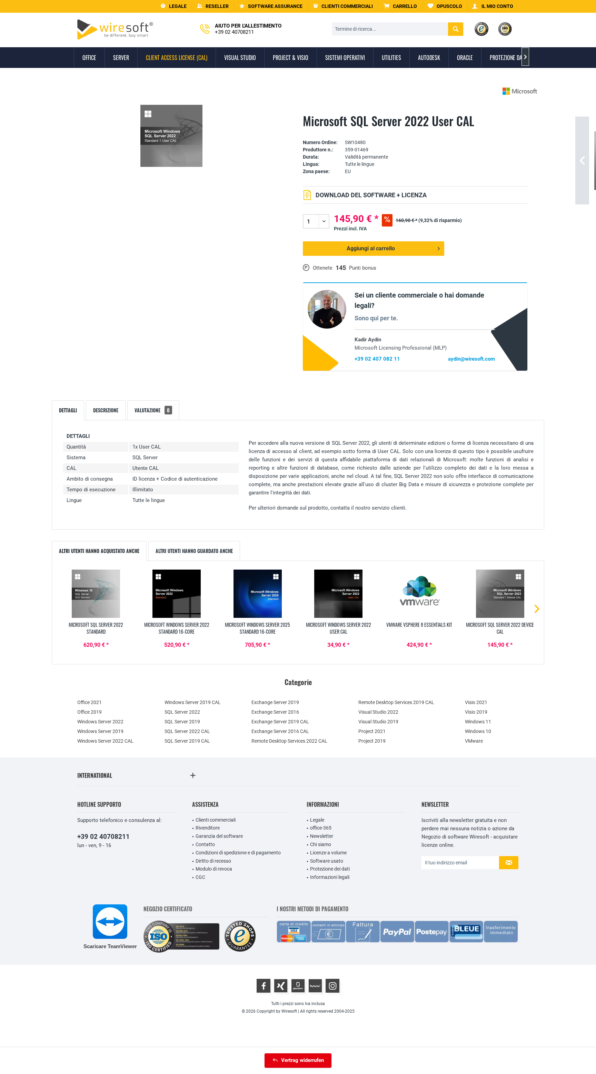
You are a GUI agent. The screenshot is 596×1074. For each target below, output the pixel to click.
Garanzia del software (219, 836)
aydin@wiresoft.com (471, 359)
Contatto (205, 844)
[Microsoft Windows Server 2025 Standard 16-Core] (257, 594)
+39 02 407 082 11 (377, 359)
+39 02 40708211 (103, 837)
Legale (317, 820)
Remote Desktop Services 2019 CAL (396, 702)
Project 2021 (372, 731)
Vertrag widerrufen (302, 1060)
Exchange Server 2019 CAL (280, 721)
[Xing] (281, 986)
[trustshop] (240, 937)
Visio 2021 (476, 702)
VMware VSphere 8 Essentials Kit (419, 624)
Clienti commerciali (216, 820)
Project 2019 (372, 741)
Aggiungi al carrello (371, 248)
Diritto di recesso (213, 861)
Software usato (326, 861)
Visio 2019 (476, 712)
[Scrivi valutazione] (415, 131)
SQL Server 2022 (182, 712)
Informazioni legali (329, 877)
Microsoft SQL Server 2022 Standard (96, 628)
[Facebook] (263, 986)
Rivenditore (208, 828)
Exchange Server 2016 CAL (280, 731)
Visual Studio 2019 (378, 721)
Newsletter (321, 836)
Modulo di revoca (214, 869)
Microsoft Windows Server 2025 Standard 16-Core (257, 628)
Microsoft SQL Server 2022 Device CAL (500, 628)
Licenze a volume (328, 852)
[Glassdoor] (298, 986)
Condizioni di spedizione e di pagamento (238, 852)
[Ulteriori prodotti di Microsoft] (520, 91)
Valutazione (152, 410)
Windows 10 (478, 731)
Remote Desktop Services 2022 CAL (289, 741)
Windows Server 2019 (100, 731)
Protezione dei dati (330, 869)
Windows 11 (478, 721)
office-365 (320, 828)
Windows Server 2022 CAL (105, 741)
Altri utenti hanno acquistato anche (99, 550)
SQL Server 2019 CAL (187, 741)
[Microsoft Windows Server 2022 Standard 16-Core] (176, 594)
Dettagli (68, 410)
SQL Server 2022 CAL (187, 731)
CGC (200, 877)
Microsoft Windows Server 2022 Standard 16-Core (176, 628)
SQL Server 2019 (182, 721)
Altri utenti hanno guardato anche (194, 550)
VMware (474, 741)
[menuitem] (400, 6)
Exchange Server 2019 (275, 702)
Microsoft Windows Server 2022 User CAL (338, 628)
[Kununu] (315, 986)
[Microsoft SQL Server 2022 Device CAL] (500, 594)
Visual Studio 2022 (378, 712)
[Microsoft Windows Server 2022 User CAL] (338, 594)
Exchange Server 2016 (275, 712)
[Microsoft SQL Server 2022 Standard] (96, 594)
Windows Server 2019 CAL (193, 702)
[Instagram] (332, 986)
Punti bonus (362, 268)
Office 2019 (89, 712)
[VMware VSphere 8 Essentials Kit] (419, 594)
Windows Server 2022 (100, 721)
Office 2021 (89, 702)
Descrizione (105, 410)
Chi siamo (320, 844)
